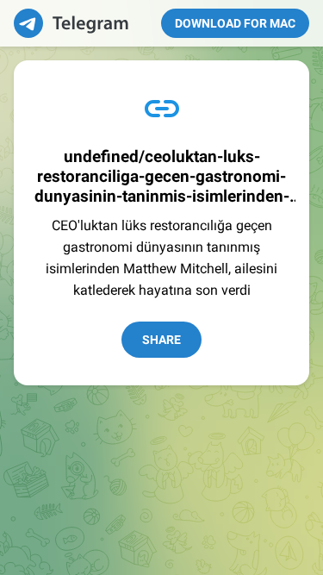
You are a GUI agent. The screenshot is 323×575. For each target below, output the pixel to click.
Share (161, 340)
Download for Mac (235, 23)
